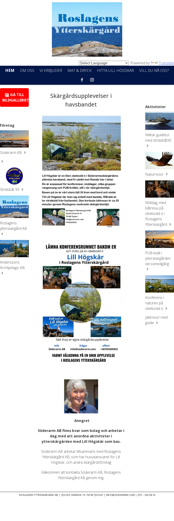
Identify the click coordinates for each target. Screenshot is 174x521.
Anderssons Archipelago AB (12, 265)
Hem (9, 70)
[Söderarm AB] (14, 139)
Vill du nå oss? (154, 70)
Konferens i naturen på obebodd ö (154, 303)
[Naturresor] (159, 160)
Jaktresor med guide (156, 320)
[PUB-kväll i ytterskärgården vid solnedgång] (159, 239)
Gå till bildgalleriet (15, 97)
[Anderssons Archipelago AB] (14, 248)
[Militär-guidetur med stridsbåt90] (159, 121)
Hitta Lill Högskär (115, 70)
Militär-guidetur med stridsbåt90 (158, 137)
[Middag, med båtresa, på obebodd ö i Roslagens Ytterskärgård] (159, 189)
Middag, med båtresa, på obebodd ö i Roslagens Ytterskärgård (156, 213)
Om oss (27, 70)
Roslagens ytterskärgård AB (13, 226)
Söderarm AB (11, 152)
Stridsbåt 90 (10, 189)
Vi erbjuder (51, 70)
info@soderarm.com (120, 495)
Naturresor (154, 174)
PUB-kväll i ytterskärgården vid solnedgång (158, 258)
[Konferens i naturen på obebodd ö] (159, 284)
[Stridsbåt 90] (14, 175)
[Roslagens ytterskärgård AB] (14, 207)
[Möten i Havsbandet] (87, 30)
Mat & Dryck (80, 70)
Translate (166, 63)
